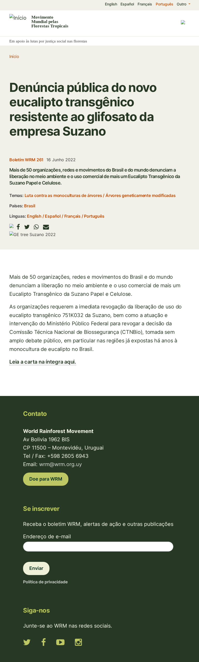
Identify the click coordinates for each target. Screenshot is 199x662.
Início (14, 56)
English (111, 4)
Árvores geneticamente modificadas (140, 195)
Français (145, 4)
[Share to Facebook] (18, 227)
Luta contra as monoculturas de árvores (63, 195)
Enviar (36, 568)
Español (127, 4)
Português (164, 4)
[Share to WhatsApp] (36, 227)
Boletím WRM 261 (26, 159)
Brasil (29, 205)
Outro (182, 4)
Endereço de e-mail (47, 536)
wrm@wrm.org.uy (60, 464)
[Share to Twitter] (27, 227)
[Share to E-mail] (46, 227)
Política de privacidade (45, 581)
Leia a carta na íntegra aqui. (42, 362)
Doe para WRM (45, 479)
